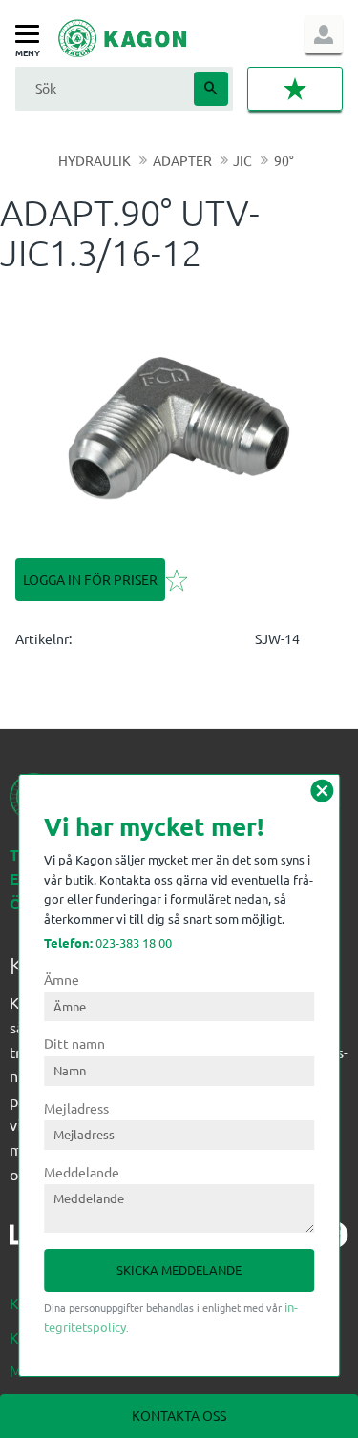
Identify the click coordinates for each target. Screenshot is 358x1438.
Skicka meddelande (179, 1269)
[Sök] (211, 89)
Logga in (323, 34)
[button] (32, 35)
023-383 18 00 (108, 942)
